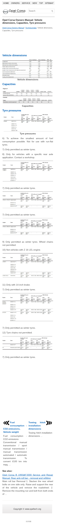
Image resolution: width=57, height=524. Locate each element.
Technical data (30, 28)
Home (6, 3)
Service (26, 3)
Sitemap (49, 3)
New (34, 3)
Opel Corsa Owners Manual (13, 28)
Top (41, 3)
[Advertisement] (27, 42)
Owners (15, 3)
